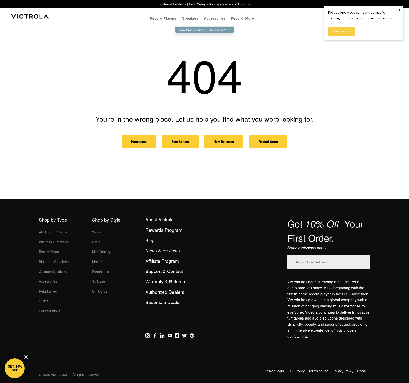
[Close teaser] (26, 357)
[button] (15, 368)
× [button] (400, 10)
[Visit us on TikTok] (177, 336)
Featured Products (172, 4)
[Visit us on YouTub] (170, 336)
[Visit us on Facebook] (155, 336)
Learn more (341, 31)
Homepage (139, 141)
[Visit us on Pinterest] (192, 336)
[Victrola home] (30, 17)
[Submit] (365, 261)
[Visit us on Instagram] (147, 336)
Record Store (268, 141)
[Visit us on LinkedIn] (162, 336)
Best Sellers (180, 141)
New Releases (224, 141)
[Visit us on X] (184, 336)
